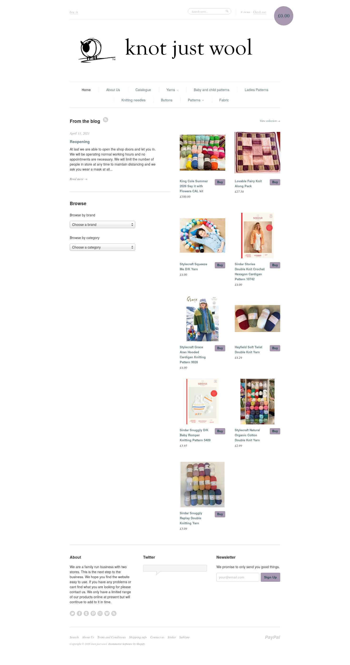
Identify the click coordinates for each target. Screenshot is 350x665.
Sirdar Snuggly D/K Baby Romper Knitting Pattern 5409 (195, 435)
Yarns (171, 89)
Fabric (224, 100)
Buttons (166, 100)
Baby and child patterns (211, 89)
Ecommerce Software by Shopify (126, 644)
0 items (245, 12)
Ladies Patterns (256, 89)
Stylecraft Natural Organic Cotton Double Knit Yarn (247, 435)
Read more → (78, 179)
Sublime (184, 637)
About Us (113, 89)
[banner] (175, 50)
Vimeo (107, 613)
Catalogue (143, 89)
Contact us (157, 637)
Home (86, 89)
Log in (74, 12)
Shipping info (138, 637)
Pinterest (93, 613)
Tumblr (86, 613)
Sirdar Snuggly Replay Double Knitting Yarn (191, 518)
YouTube (100, 613)
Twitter (72, 613)
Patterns (194, 100)
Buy (220, 182)
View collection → (270, 121)
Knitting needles (133, 100)
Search (74, 637)
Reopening (80, 141)
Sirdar (172, 637)
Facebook (79, 613)
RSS (105, 119)
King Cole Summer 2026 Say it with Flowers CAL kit (194, 186)
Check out (259, 12)
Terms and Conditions (111, 637)
